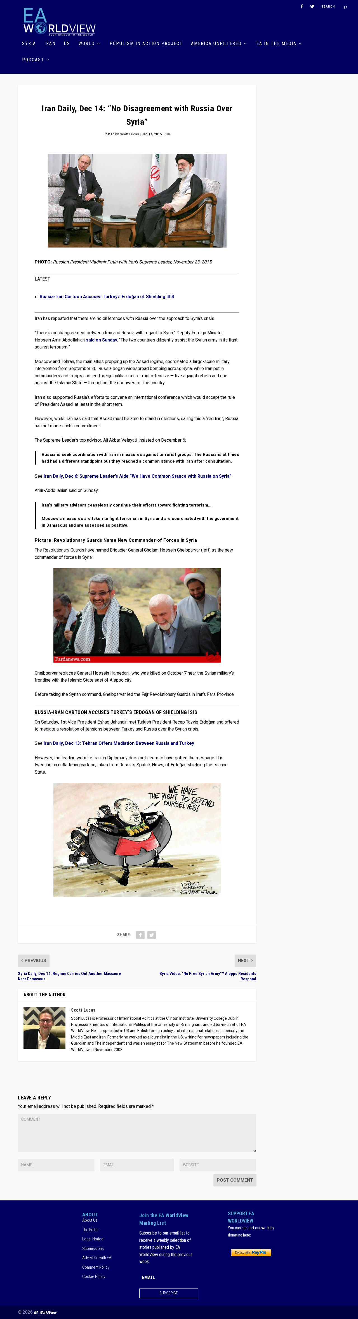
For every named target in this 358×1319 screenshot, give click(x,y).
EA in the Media (276, 43)
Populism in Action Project (146, 43)
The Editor (90, 1229)
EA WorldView (45, 1312)
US (67, 43)
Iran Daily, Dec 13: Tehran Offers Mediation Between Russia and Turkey (119, 743)
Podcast (33, 60)
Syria (29, 43)
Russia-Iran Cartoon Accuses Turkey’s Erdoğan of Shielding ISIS (107, 296)
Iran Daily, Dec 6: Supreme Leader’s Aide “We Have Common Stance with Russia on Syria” (138, 476)
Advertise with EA (96, 1257)
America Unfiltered (216, 43)
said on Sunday (101, 340)
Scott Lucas (129, 134)
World (87, 43)
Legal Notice (92, 1239)
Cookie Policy (93, 1276)
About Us (90, 1220)
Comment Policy (95, 1267)
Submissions (93, 1248)
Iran (50, 43)
